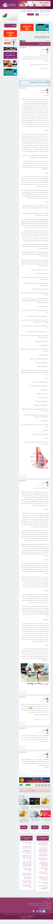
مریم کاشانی (44, 49)
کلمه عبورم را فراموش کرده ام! (13, 19)
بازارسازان (23, 918)
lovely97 (45, 699)
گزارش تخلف (22, 77)
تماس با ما (23, 10)
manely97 (45, 730)
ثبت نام (29, 789)
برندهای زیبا (29, 10)
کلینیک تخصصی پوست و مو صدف (41, 714)
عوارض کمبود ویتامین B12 (44, 831)
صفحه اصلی (47, 10)
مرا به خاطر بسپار (13, 18)
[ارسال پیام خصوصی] (48, 52)
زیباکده (48, 32)
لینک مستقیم (22, 75)
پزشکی (37, 32)
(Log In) (33, 790)
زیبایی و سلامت (43, 32)
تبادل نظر (41, 10)
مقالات (36, 10)
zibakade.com (30, 916)
